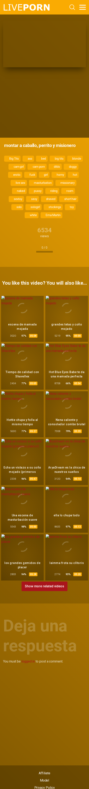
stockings (54, 207)
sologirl (35, 207)
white (33, 215)
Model (44, 780)
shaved (50, 199)
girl (45, 174)
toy (71, 207)
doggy (72, 166)
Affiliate (44, 773)
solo (19, 207)
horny (60, 174)
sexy (34, 199)
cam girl (18, 166)
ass (29, 158)
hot (74, 174)
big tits (58, 158)
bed (43, 158)
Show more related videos (44, 586)
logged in (28, 661)
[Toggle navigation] (82, 7)
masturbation (43, 182)
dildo (56, 166)
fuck (32, 174)
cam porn (38, 166)
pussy (37, 191)
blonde (76, 158)
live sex (20, 182)
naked (21, 191)
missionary (67, 182)
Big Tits (14, 158)
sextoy (17, 199)
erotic (16, 174)
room (69, 191)
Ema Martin (53, 215)
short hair (70, 199)
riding (53, 191)
